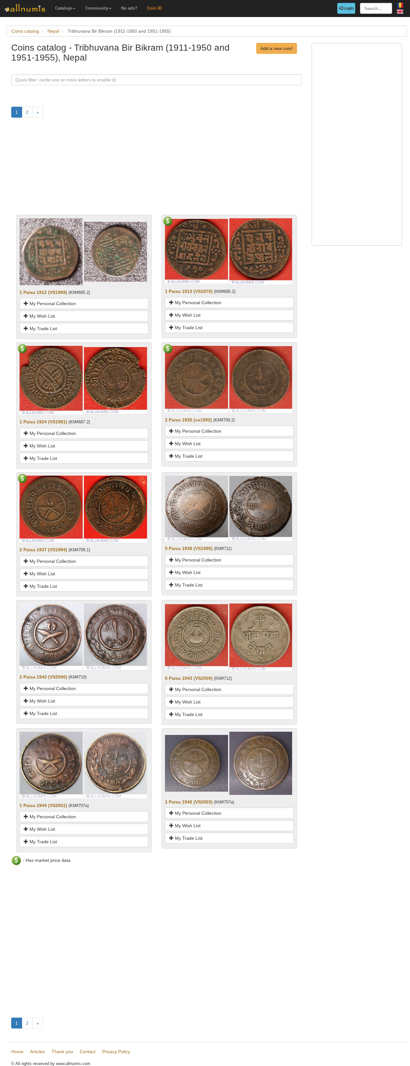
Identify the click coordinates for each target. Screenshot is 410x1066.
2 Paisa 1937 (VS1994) (43, 549)
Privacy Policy (116, 1051)
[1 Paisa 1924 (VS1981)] (51, 380)
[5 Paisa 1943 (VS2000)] (196, 636)
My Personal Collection (52, 303)
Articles (37, 1051)
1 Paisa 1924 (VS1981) (43, 421)
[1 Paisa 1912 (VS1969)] (51, 251)
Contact (87, 1051)
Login (348, 8)
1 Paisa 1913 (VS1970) (189, 291)
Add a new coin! (276, 48)
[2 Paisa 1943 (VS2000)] (51, 636)
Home (17, 1051)
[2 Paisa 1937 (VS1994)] (51, 508)
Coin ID (154, 8)
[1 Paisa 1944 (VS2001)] (51, 764)
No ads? (129, 8)
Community (96, 8)
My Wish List (41, 316)
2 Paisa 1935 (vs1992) (188, 419)
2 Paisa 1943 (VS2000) (43, 676)
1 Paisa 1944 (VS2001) (43, 805)
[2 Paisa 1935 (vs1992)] (196, 378)
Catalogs (63, 8)
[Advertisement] (156, 170)
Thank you (62, 1051)
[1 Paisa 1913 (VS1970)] (196, 250)
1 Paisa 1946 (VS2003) (189, 801)
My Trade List (42, 328)
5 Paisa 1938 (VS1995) (189, 548)
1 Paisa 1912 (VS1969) (43, 292)
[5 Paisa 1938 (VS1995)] (196, 508)
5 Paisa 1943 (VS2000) (189, 678)
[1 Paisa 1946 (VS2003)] (196, 762)
